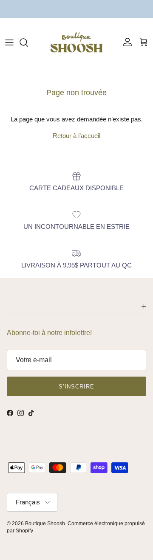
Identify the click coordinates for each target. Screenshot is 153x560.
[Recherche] (28, 42)
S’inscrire (76, 386)
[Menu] (9, 42)
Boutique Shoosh (45, 523)
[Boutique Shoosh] (76, 42)
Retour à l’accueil (76, 135)
